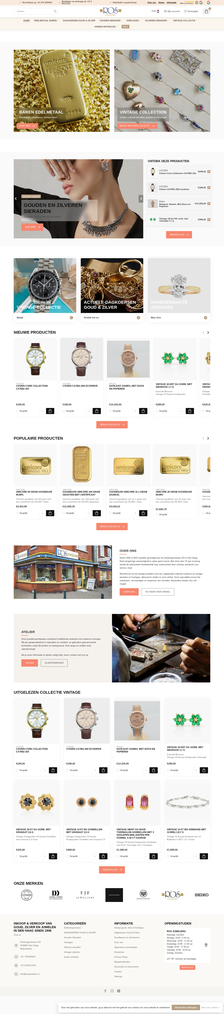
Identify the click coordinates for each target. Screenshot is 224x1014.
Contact (118, 971)
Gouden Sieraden (110, 20)
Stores (161, 2)
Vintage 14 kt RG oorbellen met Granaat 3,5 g (84, 830)
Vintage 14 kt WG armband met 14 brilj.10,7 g (186, 830)
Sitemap (118, 976)
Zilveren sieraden (156, 20)
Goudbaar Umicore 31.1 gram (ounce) (128, 493)
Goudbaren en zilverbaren (127, 937)
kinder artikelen (105, 26)
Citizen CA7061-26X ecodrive (80, 386)
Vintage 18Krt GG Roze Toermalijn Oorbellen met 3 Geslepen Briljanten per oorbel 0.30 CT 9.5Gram (135, 833)
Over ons (152, 2)
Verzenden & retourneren (126, 966)
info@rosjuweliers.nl (29, 974)
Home (26, 20)
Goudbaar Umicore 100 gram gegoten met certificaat (81, 493)
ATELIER (29, 663)
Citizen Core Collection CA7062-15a (32, 387)
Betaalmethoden (122, 962)
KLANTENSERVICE (54, 663)
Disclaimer (119, 952)
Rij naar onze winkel (158, 591)
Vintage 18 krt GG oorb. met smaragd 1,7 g (174, 385)
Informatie (171, 2)
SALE (125, 26)
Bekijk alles (177, 234)
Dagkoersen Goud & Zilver (127, 932)
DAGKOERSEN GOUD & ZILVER (79, 20)
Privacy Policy (121, 957)
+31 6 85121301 (28, 965)
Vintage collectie (184, 20)
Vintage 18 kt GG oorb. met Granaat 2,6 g (33, 830)
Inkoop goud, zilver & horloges (129, 927)
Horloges (133, 20)
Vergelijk (23, 411)
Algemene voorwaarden (125, 947)
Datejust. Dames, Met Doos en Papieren (126, 387)
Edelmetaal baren (45, 20)
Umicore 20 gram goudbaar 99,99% (174, 493)
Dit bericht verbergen (186, 1007)
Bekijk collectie (110, 424)
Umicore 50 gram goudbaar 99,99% (34, 493)
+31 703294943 (27, 956)
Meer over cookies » (210, 1008)
